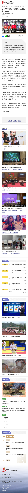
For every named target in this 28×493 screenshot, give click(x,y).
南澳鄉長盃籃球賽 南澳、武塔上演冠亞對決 (17, 284)
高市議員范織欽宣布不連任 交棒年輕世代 (11, 147)
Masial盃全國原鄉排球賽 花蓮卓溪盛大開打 (17, 271)
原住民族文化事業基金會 (6, 485)
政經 (9, 119)
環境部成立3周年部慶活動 (17, 169)
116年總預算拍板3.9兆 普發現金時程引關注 (12, 208)
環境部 (9, 169)
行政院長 (15, 120)
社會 (6, 210)
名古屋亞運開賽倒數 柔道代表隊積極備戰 (11, 355)
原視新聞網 (10, 3)
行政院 (20, 210)
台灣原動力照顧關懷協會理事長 (15, 253)
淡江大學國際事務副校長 (7, 255)
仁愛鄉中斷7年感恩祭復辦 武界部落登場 (11, 336)
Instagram (4, 490)
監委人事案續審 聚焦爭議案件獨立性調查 (11, 188)
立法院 (6, 190)
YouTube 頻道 (4, 488)
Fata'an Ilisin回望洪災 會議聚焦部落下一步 (12, 374)
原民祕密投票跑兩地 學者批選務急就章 (11, 251)
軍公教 (19, 120)
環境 (6, 169)
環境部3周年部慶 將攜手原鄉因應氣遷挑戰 (11, 167)
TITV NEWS (9, 1)
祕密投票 (15, 255)
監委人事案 (11, 190)
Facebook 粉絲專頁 (5, 487)
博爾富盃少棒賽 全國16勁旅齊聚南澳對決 (17, 277)
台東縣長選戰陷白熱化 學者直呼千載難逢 (11, 230)
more (8, 460)
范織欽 (6, 149)
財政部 (3, 212)
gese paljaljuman (6, 16)
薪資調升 (10, 120)
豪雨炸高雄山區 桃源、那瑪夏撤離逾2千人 (17, 290)
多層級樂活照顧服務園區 (16, 119)
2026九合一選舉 (8, 232)
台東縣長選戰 (15, 232)
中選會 (6, 253)
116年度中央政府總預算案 (13, 210)
